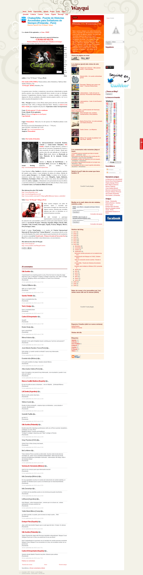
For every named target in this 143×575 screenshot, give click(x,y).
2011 (75, 242)
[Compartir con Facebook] (29, 248)
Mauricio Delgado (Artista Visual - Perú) (113, 209)
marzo (77, 278)
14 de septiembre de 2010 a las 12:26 (32, 378)
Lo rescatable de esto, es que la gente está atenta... (86, 165)
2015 (75, 235)
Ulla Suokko (26, 271)
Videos (74, 351)
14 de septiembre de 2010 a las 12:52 (32, 496)
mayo (76, 275)
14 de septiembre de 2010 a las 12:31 (32, 421)
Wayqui (79, 8)
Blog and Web (41, 573)
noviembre (78, 248)
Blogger (40, 572)
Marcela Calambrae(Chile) (113, 190)
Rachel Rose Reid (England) (114, 181)
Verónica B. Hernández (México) (33, 466)
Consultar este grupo (96, 214)
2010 (75, 244)
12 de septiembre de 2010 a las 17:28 (32, 324)
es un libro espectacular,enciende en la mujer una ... (86, 162)
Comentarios (91, 24)
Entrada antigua (63, 564)
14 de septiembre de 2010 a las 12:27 (32, 388)
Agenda (35, 25)
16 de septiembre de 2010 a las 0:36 (32, 529)
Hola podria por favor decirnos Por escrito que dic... (86, 156)
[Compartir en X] (27, 248)
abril (76, 276)
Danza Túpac (109, 205)
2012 (75, 241)
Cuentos (74, 347)
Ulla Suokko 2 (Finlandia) (113, 195)
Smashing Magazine (26, 573)
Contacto (74, 345)
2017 (75, 232)
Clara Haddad (76, 343)
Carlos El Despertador (29, 317)
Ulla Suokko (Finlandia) (30, 424)
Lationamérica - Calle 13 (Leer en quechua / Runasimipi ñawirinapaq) (90, 93)
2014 (75, 237)
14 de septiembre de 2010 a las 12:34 (32, 447)
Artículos (74, 342)
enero (77, 280)
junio (76, 273)
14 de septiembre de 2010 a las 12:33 (32, 437)
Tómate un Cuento (77, 327)
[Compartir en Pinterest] (31, 248)
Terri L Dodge (26, 306)
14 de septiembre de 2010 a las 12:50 (32, 473)
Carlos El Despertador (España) (33, 551)
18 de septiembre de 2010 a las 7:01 (32, 547)
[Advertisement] (114, 254)
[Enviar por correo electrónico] (23, 248)
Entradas (77, 24)
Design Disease (34, 573)
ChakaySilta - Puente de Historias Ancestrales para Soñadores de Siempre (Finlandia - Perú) (46, 20)
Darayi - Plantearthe (111, 201)
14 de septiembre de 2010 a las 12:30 (32, 411)
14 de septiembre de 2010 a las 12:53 (32, 518)
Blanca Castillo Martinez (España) (33, 381)
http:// (23, 245)
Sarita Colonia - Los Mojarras (88, 129)
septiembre (78, 251)
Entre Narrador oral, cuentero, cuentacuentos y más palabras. (89, 113)
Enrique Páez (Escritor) (112, 206)
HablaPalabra (75, 326)
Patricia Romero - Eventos (113, 203)
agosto (77, 269)
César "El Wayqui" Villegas (45, 25)
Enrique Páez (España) (30, 521)
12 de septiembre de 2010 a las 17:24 (32, 292)
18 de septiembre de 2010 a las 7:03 (32, 558)
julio (76, 271)
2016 (75, 233)
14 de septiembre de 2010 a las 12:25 (32, 365)
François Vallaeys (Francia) (113, 192)
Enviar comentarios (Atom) (37, 568)
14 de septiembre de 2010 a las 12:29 (32, 399)
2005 (75, 285)
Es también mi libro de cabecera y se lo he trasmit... (86, 159)
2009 (75, 282)
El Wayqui (74, 349)
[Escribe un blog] (25, 248)
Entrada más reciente (27, 564)
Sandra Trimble (27, 296)
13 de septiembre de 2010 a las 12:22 (32, 355)
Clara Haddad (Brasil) (112, 188)
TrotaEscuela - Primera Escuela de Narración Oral (50, 236)
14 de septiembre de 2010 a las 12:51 (32, 485)
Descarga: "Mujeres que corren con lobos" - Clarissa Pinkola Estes (90, 85)
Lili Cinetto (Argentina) (29, 391)
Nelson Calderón (110, 186)
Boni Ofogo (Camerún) (112, 184)
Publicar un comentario (28, 561)
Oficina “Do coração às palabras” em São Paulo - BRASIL (90, 138)
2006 (75, 283)
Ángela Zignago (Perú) (112, 183)
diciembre (78, 246)
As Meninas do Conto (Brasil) (114, 179)
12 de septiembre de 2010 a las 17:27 (32, 313)
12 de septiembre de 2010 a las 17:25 (32, 303)
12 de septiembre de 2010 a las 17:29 (32, 345)
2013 (75, 239)
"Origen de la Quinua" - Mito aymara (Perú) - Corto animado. (90, 68)
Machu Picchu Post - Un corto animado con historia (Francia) (91, 121)
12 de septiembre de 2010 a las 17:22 (32, 282)
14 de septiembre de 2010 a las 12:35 (32, 463)
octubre (77, 249)
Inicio (45, 564)
